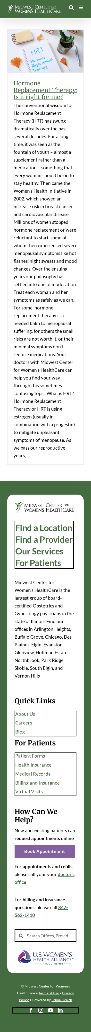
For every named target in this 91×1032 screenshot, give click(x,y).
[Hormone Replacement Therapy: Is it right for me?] (45, 51)
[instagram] (40, 1010)
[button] (45, 851)
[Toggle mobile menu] (81, 7)
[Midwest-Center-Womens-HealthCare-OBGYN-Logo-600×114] (44, 504)
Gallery (52, 41)
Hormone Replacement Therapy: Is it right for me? (38, 41)
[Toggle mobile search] (71, 7)
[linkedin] (60, 1010)
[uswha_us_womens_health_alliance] (45, 949)
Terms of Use (49, 993)
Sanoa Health (61, 1000)
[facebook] (31, 1010)
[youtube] (50, 1010)
